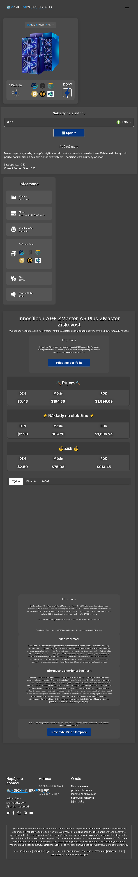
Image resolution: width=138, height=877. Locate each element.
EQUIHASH (87, 851)
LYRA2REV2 (56, 854)
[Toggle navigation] (127, 7)
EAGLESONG (73, 851)
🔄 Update (69, 133)
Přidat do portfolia (69, 362)
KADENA (111, 851)
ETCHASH (100, 851)
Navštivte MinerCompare (69, 732)
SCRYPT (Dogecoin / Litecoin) (49, 851)
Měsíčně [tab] (31, 481)
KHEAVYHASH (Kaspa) (76, 854)
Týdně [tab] (16, 481)
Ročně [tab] (45, 481)
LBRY (120, 851)
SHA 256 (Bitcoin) (22, 851)
